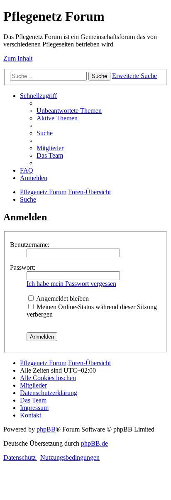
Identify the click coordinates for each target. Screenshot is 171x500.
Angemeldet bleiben (62, 298)
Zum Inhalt (17, 58)
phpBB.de (94, 443)
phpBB (46, 429)
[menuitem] (69, 110)
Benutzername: (29, 244)
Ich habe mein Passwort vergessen (71, 283)
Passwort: (22, 267)
